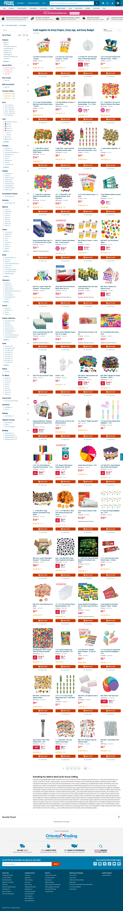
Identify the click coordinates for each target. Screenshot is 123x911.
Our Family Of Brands (50, 889)
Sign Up (56, 864)
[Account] (112, 3)
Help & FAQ (27, 877)
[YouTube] (114, 863)
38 (85, 768)
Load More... (6, 61)
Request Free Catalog (7, 882)
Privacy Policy (73, 875)
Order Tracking (28, 880)
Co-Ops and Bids (6, 877)
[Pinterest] (104, 863)
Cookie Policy (72, 889)
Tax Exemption (28, 896)
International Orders (30, 891)
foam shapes (65, 779)
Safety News (72, 882)
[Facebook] (95, 863)
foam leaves (95, 789)
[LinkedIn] (100, 863)
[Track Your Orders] (103, 3)
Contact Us (28, 875)
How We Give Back (50, 877)
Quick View (43, 76)
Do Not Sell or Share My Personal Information (81, 884)
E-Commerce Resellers (75, 887)
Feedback (121, 457)
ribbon (74, 783)
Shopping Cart (28, 889)
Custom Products (106, 875)
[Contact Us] (107, 3)
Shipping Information (30, 887)
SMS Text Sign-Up (6, 891)
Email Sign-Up (6, 889)
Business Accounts (7, 880)
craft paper (71, 793)
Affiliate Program (49, 882)
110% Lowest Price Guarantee (52, 884)
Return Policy (28, 884)
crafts (48, 795)
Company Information (50, 875)
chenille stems (96, 793)
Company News (49, 891)
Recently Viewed (9, 817)
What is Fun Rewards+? (8, 893)
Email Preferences (29, 900)
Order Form (28, 882)
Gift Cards (4, 884)
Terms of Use (72, 877)
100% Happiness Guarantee (52, 887)
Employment (48, 880)
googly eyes (50, 802)
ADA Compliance (29, 898)
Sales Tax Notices (29, 893)
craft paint (59, 793)
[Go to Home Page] (3, 25)
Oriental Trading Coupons (9, 887)
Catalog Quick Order (7, 875)
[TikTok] (109, 863)
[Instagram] (119, 863)
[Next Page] (89, 768)
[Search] (96, 3)
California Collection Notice (76, 880)
